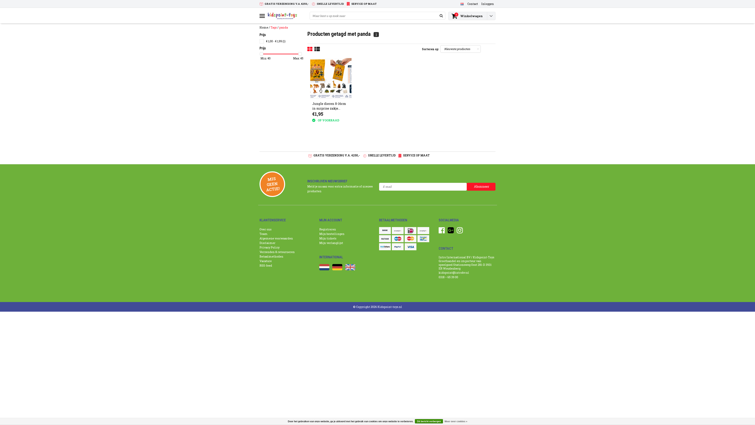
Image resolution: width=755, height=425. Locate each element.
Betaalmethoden (271, 256)
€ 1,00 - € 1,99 (275, 41)
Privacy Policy (270, 247)
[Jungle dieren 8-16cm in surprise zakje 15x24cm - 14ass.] (331, 78)
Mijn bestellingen (331, 234)
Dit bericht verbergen (429, 421)
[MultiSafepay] (385, 246)
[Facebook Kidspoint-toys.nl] (442, 232)
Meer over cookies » (456, 421)
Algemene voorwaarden (276, 238)
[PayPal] (398, 246)
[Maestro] (398, 238)
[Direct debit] (398, 230)
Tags (274, 27)
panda (283, 27)
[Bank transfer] (385, 230)
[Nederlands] (462, 3)
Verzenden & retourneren (277, 252)
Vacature (266, 261)
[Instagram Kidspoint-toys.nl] (460, 232)
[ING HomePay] (423, 230)
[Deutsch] (337, 269)
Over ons (266, 229)
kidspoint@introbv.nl (454, 272)
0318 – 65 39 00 (448, 277)
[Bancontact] (423, 238)
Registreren (327, 229)
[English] (350, 269)
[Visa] (410, 246)
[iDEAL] (410, 230)
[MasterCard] (410, 238)
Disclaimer (267, 243)
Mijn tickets (327, 238)
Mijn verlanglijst (331, 243)
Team (264, 234)
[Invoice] (385, 238)
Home (264, 27)
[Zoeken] (441, 15)
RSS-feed (266, 265)
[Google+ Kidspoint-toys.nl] (451, 232)
